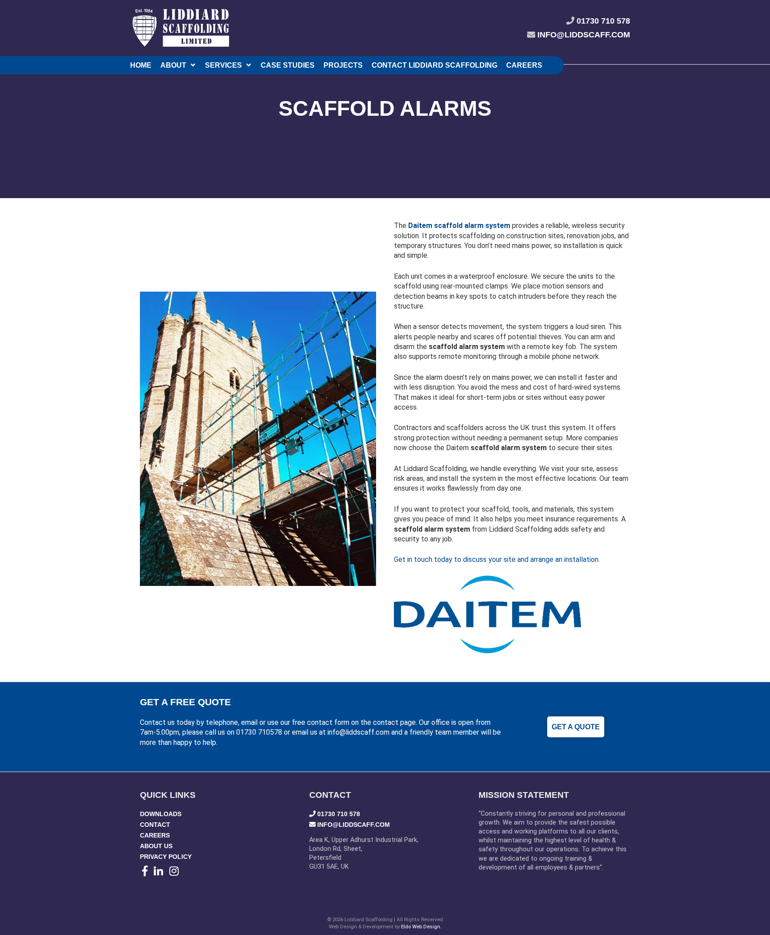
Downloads (160, 813)
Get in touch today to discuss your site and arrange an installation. (497, 559)
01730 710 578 (603, 20)
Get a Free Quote (185, 702)
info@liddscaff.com (583, 34)
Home (141, 65)
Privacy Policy (166, 856)
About (173, 65)
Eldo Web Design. (421, 926)
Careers (524, 65)
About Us (156, 846)
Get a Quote (576, 727)
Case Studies (288, 65)
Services (223, 65)
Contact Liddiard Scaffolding (434, 65)
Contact (155, 824)
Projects (343, 65)
